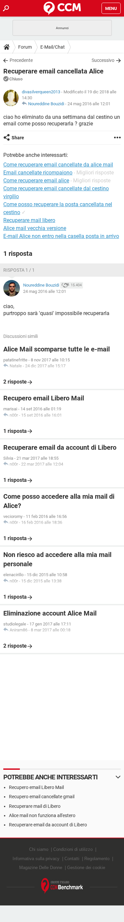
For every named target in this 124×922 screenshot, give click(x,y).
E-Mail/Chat (52, 47)
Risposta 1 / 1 (19, 270)
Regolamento (96, 858)
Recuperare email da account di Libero (48, 824)
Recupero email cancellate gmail (41, 796)
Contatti (71, 858)
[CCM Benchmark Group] (62, 886)
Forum (25, 47)
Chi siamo (38, 849)
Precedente (21, 60)
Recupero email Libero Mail (36, 787)
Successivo (103, 60)
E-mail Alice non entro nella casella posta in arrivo (61, 236)
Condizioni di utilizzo (73, 849)
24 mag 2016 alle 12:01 (88, 103)
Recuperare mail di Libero (35, 806)
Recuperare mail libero (29, 220)
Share (18, 137)
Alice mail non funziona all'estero (42, 815)
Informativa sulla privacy (36, 858)
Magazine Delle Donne (40, 867)
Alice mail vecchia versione (34, 228)
